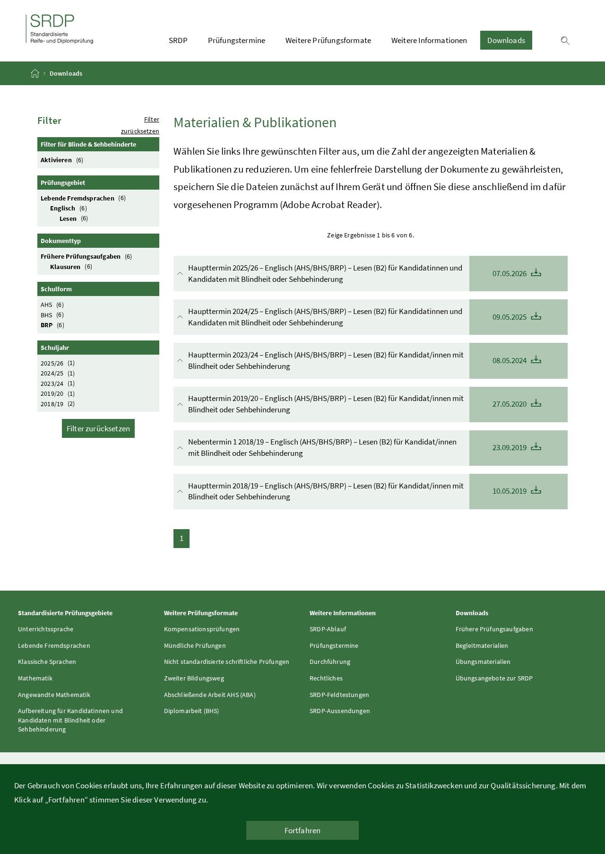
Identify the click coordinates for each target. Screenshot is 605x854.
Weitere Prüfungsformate (328, 40)
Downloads (506, 40)
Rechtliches (326, 678)
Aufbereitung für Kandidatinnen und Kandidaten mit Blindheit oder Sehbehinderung (70, 719)
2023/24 (58, 383)
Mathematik (35, 678)
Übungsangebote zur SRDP (494, 678)
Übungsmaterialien (483, 661)
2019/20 (58, 393)
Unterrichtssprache (45, 629)
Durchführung (330, 661)
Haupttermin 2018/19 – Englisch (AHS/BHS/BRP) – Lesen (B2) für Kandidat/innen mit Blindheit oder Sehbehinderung (358, 491)
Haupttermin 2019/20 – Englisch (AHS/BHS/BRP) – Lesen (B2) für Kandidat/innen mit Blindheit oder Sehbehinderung (358, 404)
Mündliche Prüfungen (195, 645)
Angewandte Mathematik (54, 694)
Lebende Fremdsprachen (83, 197)
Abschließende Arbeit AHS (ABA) (210, 694)
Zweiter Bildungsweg (194, 678)
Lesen (74, 218)
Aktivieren (62, 160)
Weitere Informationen (429, 40)
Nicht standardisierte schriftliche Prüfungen (227, 661)
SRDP (178, 40)
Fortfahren (303, 830)
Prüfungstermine (237, 40)
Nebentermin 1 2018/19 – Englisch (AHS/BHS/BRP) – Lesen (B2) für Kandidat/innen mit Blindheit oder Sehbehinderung (358, 447)
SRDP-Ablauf (328, 629)
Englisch (68, 208)
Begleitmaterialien (482, 645)
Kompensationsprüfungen (202, 629)
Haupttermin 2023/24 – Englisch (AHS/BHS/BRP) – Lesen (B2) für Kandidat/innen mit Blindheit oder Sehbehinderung (358, 360)
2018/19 (58, 403)
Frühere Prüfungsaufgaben (86, 256)
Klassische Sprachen (47, 661)
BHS (52, 314)
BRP (52, 325)
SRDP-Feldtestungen (339, 694)
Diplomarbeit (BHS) (191, 710)
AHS (52, 304)
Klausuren (71, 266)
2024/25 (58, 373)
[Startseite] (35, 73)
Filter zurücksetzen (98, 428)
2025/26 (58, 362)
